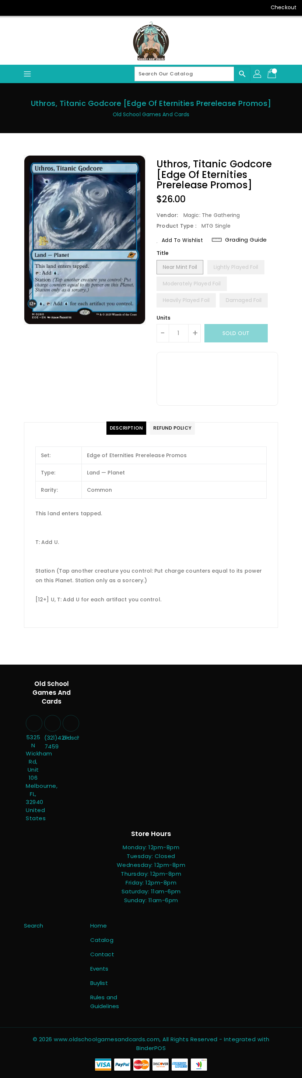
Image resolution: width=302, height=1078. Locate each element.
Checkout (283, 7)
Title (163, 253)
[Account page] (257, 74)
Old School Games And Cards (151, 114)
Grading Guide (246, 239)
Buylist (99, 983)
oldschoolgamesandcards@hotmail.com (70, 737)
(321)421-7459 (51, 742)
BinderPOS (151, 1048)
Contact (102, 954)
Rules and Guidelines (104, 1001)
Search (33, 925)
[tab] (126, 428)
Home (98, 925)
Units (164, 317)
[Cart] (272, 74)
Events (99, 968)
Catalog (101, 940)
